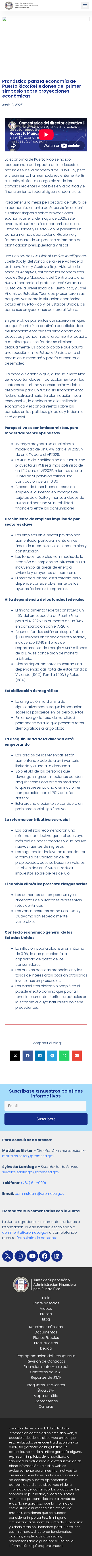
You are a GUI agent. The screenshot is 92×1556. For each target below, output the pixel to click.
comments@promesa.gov (25, 1232)
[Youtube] (32, 1256)
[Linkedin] (57, 1256)
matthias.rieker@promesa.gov (28, 1156)
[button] (85, 5)
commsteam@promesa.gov (39, 1193)
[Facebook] (44, 1256)
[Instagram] (20, 1256)
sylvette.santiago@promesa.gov (30, 1172)
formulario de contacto (37, 1237)
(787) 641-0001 (33, 1182)
